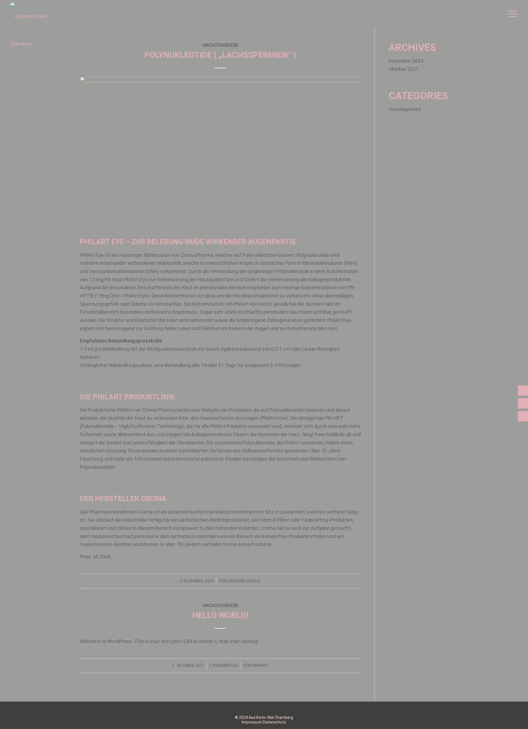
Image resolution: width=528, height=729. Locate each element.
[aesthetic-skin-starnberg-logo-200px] (37, 30)
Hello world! (220, 615)
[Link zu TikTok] (268, 709)
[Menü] (511, 13)
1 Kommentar (224, 665)
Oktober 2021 (403, 69)
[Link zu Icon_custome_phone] (276, 709)
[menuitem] (511, 13)
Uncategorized (220, 605)
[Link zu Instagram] (252, 709)
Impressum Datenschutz (264, 722)
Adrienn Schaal (244, 580)
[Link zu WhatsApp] (243, 709)
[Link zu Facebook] (260, 709)
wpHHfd (260, 665)
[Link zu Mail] (284, 709)
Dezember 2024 (406, 61)
